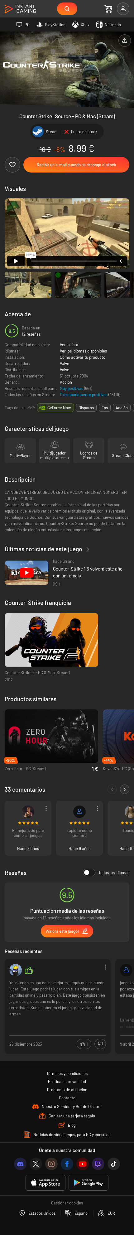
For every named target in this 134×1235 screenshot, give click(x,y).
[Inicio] (20, 9)
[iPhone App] (45, 1183)
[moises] (79, 811)
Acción (66, 382)
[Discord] (20, 1164)
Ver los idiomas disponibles (83, 350)
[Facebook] (67, 1164)
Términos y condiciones (67, 1073)
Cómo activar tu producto (82, 357)
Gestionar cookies (67, 1202)
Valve (64, 363)
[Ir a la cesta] (108, 9)
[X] (36, 1164)
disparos (86, 407)
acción (122, 407)
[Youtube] (82, 1164)
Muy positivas (72, 388)
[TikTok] (114, 1164)
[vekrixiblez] (15, 970)
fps (105, 407)
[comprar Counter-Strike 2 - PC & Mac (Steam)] (51, 640)
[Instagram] (51, 1164)
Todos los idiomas (113, 872)
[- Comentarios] (112, 789)
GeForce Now (59, 407)
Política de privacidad (67, 1081)
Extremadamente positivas (84, 394)
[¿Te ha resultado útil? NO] (100, 1044)
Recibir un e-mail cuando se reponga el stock (76, 164)
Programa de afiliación (67, 1089)
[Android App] (88, 1183)
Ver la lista (69, 344)
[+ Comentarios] (124, 789)
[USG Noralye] (28, 811)
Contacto (67, 1097)
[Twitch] (98, 1164)
